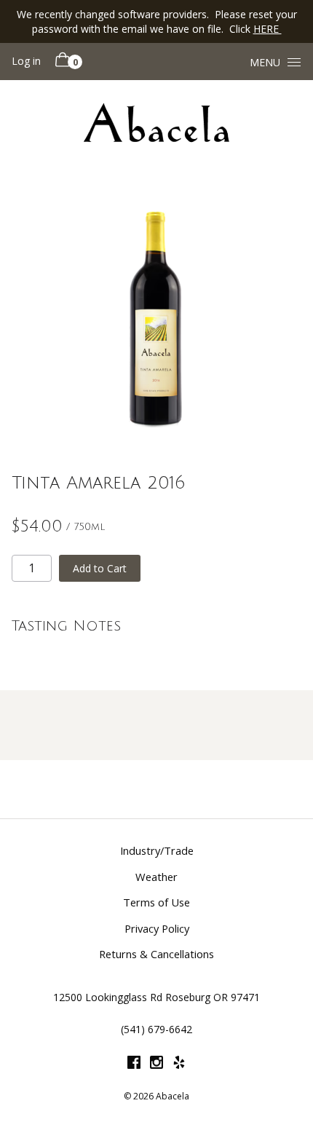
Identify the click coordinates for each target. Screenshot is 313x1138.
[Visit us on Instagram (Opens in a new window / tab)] (156, 1064)
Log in (26, 61)
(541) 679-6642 (156, 1029)
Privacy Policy (156, 928)
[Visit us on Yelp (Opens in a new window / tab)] (179, 1064)
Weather (156, 876)
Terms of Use (156, 902)
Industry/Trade (157, 850)
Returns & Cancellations (156, 954)
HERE (267, 29)
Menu (265, 62)
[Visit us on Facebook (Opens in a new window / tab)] (133, 1064)
